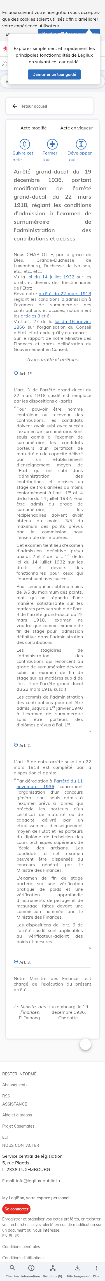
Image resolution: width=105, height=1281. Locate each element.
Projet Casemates (18, 1126)
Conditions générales (21, 1246)
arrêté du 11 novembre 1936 (50, 783)
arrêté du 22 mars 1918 (65, 293)
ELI (5, 1137)
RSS (6, 1096)
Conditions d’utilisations (23, 1257)
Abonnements (14, 1084)
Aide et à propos (17, 1115)
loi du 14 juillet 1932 (50, 277)
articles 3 (30, 316)
